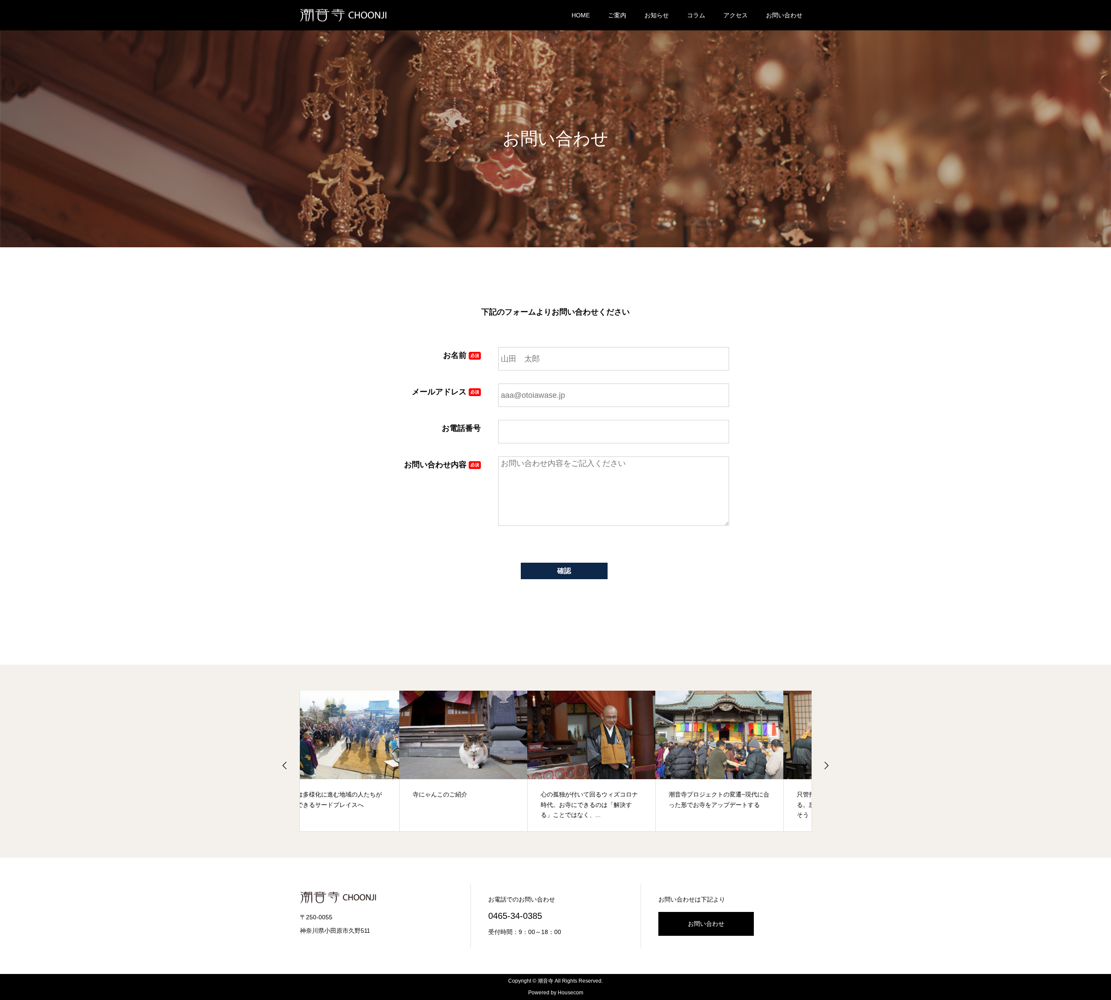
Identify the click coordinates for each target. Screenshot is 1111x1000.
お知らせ (656, 15)
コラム (696, 15)
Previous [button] (284, 765)
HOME (581, 15)
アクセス (735, 15)
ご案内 (617, 15)
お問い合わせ (784, 15)
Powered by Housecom (555, 993)
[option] (364, 761)
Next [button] (826, 765)
